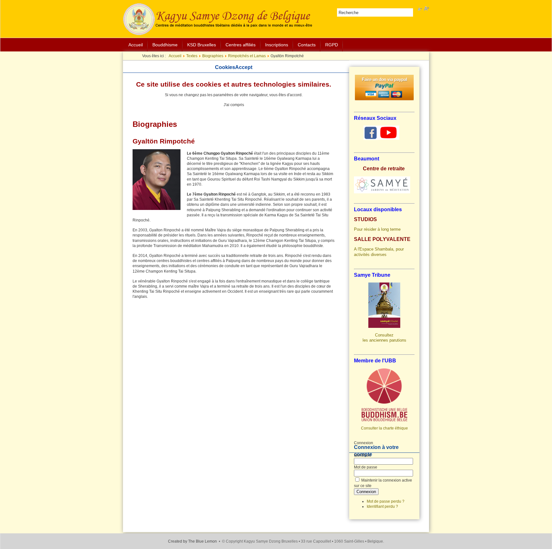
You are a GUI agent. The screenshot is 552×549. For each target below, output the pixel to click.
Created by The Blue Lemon (192, 541)
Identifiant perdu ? (382, 506)
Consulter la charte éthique (384, 428)
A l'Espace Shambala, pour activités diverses (379, 252)
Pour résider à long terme (377, 229)
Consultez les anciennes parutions (384, 338)
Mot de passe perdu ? (385, 501)
